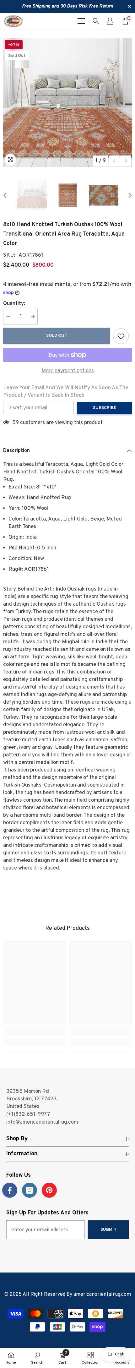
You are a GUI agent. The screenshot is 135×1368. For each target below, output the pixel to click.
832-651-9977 (32, 1114)
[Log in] (110, 21)
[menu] (81, 21)
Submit (108, 1229)
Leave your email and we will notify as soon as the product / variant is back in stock (65, 391)
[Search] (96, 21)
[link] (34, 1031)
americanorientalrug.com (102, 1294)
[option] (67, 102)
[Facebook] (9, 1190)
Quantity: (14, 303)
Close (129, 6)
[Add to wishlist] (121, 336)
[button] (114, 160)
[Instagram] (29, 1190)
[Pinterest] (49, 1190)
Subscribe (104, 408)
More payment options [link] (67, 371)
